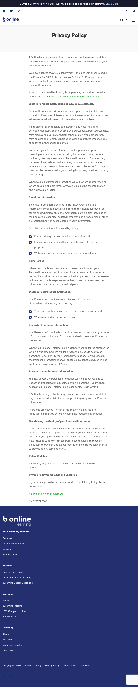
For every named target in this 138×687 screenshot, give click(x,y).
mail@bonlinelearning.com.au (46, 493)
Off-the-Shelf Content (14, 543)
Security (7, 548)
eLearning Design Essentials (18, 582)
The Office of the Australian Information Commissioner (71, 96)
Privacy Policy (52, 665)
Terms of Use (70, 665)
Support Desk (10, 554)
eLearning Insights (12, 605)
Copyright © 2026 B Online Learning (22, 665)
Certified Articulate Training (17, 577)
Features (7, 538)
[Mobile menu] (133, 20)
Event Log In (9, 616)
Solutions (7, 639)
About (6, 634)
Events (6, 600)
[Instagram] (19, 10)
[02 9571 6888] (127, 10)
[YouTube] (11, 10)
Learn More (111, 3)
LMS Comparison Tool (14, 611)
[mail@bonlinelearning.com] (136, 10)
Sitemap (85, 665)
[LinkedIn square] (3, 10)
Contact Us (8, 650)
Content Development (14, 572)
